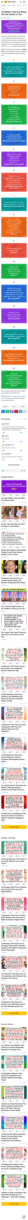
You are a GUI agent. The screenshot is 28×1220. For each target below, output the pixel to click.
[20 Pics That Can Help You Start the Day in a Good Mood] (14, 513)
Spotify (19, 396)
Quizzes (3, 8)
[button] (5, 406)
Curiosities (3, 528)
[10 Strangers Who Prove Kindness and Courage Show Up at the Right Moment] (14, 876)
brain (2, 38)
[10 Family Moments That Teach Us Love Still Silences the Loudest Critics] (14, 848)
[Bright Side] (10, 2)
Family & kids (4, 557)
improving (8, 46)
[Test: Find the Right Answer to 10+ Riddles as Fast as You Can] (14, 595)
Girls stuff (3, 585)
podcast (13, 396)
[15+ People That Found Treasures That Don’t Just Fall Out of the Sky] (14, 621)
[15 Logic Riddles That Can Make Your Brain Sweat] (14, 487)
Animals (3, 1143)
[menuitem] (3, 5)
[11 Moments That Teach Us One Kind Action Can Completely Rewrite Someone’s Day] (14, 655)
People (3, 673)
